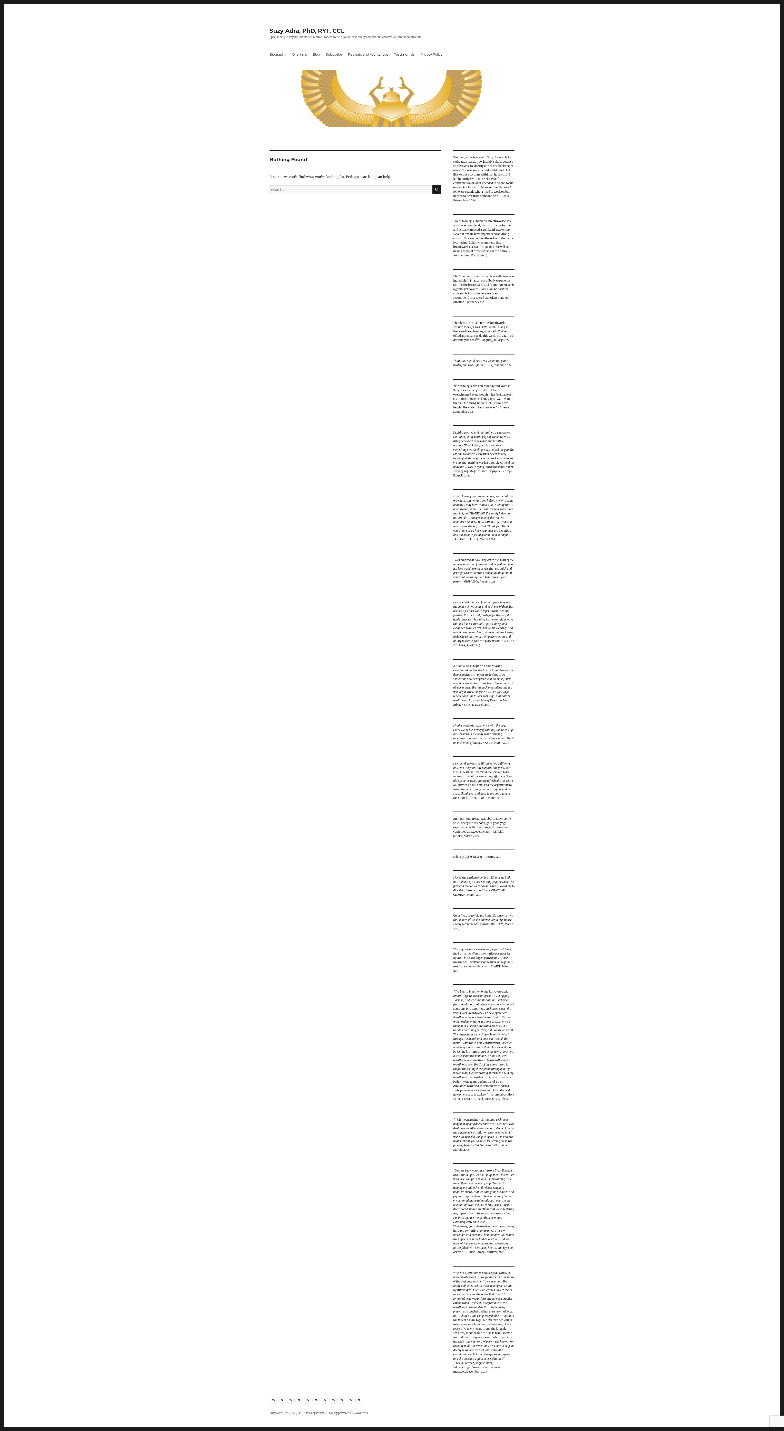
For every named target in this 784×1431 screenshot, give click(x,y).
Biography (278, 54)
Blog (316, 54)
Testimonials (404, 54)
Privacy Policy (431, 54)
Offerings (299, 54)
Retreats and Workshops (368, 54)
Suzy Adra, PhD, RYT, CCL (307, 30)
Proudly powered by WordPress (347, 1413)
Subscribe (334, 54)
